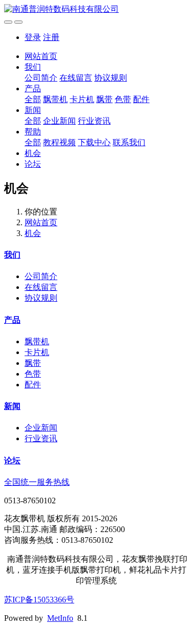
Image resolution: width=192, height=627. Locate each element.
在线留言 (75, 77)
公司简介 (41, 77)
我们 (33, 67)
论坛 (33, 164)
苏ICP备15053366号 (39, 599)
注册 (51, 37)
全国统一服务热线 (37, 482)
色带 (123, 99)
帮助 (33, 131)
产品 (33, 88)
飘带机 (55, 99)
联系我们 (129, 142)
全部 (33, 99)
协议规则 (110, 77)
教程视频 (59, 142)
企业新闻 (59, 120)
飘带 (104, 99)
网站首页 (41, 56)
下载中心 (94, 142)
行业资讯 (94, 120)
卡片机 (82, 99)
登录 (33, 37)
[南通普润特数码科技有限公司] (96, 9)
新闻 (33, 110)
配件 (141, 99)
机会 (33, 153)
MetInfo (60, 618)
